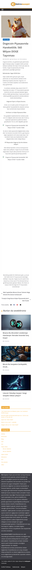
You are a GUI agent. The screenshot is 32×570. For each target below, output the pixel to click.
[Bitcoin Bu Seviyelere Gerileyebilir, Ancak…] (16, 347)
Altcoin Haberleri (7, 449)
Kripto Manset (14, 59)
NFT (2, 459)
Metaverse (4, 457)
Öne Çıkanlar (4, 462)
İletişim (23, 567)
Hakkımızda (15, 567)
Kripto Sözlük (4, 454)
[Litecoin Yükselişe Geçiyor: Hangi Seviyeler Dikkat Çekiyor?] (16, 376)
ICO (2, 444)
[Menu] (2, 9)
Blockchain (4, 436)
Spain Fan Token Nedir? (7, 419)
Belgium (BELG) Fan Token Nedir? (9, 425)
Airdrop (3, 434)
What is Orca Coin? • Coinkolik (8, 422)
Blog (2, 439)
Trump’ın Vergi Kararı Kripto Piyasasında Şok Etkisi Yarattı (15, 300)
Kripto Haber (6, 39)
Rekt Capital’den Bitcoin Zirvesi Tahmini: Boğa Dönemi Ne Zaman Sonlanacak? (16, 293)
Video (2, 464)
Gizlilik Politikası (6, 567)
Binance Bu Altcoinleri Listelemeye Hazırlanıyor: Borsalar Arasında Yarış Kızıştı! (16, 335)
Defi (2, 441)
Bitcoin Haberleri (7, 451)
